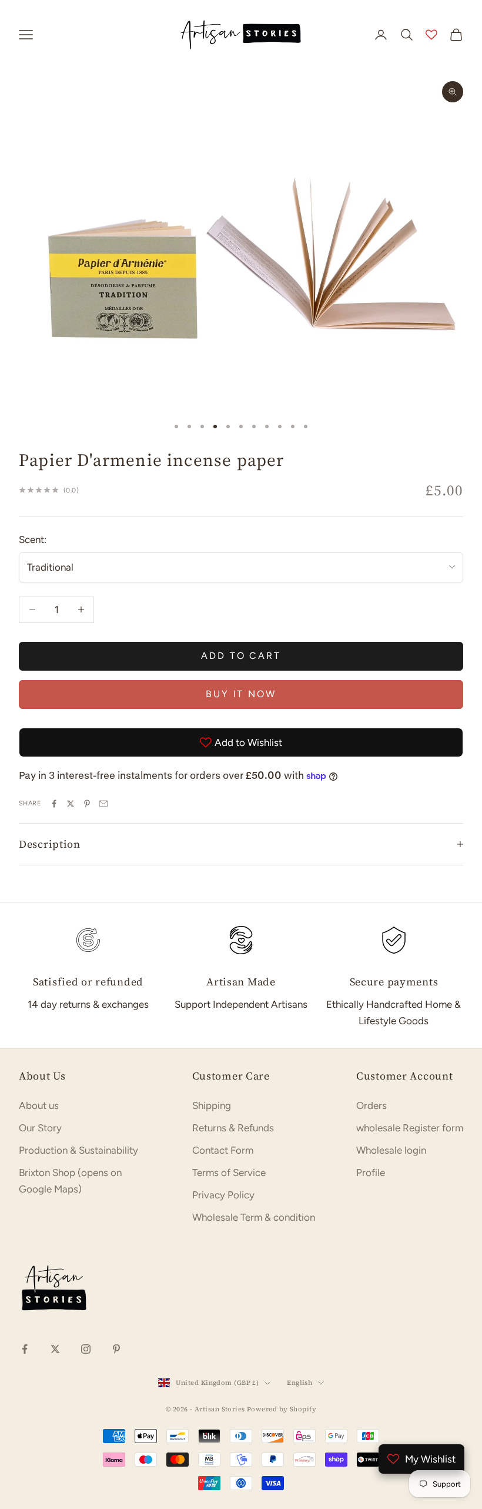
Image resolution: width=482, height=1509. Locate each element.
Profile (370, 1172)
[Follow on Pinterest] (116, 1349)
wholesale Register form (409, 1128)
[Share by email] (103, 803)
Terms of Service (229, 1172)
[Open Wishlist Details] (431, 35)
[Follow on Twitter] (55, 1349)
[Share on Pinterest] (87, 803)
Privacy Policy (223, 1195)
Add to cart (241, 655)
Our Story (40, 1128)
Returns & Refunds (233, 1128)
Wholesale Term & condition (253, 1217)
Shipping (211, 1105)
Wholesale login (391, 1150)
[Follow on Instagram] (86, 1349)
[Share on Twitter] (70, 803)
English (299, 1382)
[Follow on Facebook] (25, 1349)
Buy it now (241, 693)
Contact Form (222, 1150)
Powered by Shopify (281, 1409)
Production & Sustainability (78, 1150)
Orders (371, 1105)
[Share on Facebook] (54, 803)
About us (39, 1105)
